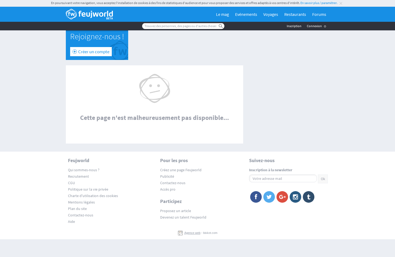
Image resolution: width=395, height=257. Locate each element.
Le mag (222, 14)
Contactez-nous (80, 215)
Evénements (246, 14)
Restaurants (295, 14)
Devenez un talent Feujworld (183, 217)
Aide (71, 221)
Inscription (294, 26)
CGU (71, 182)
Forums (319, 14)
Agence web (192, 232)
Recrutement (78, 176)
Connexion (314, 26)
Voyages (270, 14)
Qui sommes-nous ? (83, 169)
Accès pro (167, 189)
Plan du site (77, 208)
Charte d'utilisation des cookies (93, 195)
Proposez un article (175, 210)
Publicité (167, 176)
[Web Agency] (181, 232)
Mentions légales (81, 202)
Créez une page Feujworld (181, 169)
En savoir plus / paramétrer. (318, 3)
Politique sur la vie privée (88, 189)
